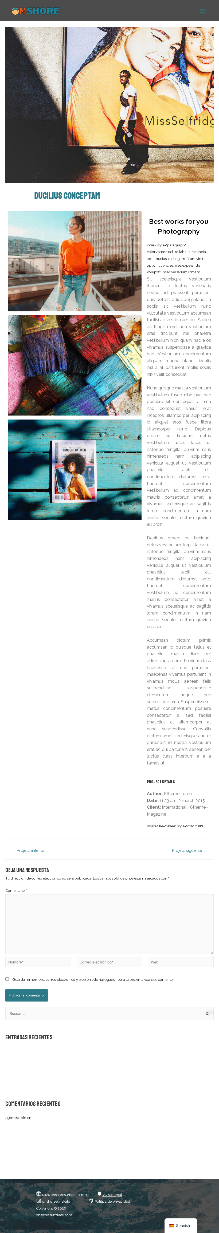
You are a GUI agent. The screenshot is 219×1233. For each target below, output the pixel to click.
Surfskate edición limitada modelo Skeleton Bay (71, 1118)
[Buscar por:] (109, 1013)
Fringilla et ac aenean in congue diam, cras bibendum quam (54, 1084)
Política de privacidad (112, 1201)
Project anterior (28, 851)
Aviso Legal (112, 1195)
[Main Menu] (202, 10)
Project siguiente (189, 851)
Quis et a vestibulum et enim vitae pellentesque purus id (50, 1067)
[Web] (181, 963)
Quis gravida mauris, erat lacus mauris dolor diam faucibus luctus (58, 1059)
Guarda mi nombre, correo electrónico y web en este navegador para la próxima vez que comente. (92, 979)
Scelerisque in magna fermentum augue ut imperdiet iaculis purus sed (62, 1051)
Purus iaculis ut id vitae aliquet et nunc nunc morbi (46, 1076)
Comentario (16, 890)
